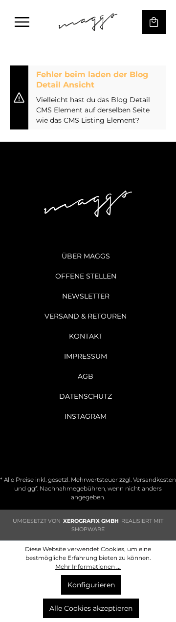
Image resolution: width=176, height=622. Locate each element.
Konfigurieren (91, 584)
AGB (85, 376)
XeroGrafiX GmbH (91, 520)
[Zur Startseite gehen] (88, 22)
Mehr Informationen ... (88, 566)
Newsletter (86, 296)
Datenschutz (85, 396)
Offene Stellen (85, 276)
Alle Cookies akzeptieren (90, 608)
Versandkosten (154, 479)
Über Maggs (86, 256)
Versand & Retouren (85, 316)
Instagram (86, 416)
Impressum (85, 356)
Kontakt (85, 336)
